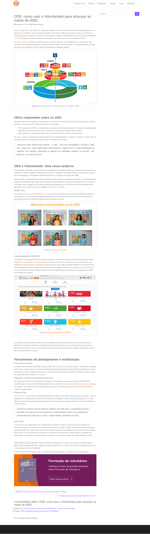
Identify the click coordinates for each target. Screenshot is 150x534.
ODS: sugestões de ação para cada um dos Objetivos (40, 511)
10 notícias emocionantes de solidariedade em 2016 (75, 496)
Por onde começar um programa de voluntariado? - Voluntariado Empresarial (48, 508)
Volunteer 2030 (19, 396)
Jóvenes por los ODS (59, 250)
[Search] (137, 14)
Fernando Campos (38, 24)
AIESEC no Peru (42, 194)
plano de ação (63, 366)
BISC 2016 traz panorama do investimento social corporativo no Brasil (41, 491)
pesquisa (56, 121)
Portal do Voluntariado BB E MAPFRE (58, 332)
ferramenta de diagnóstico (81, 384)
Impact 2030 (18, 425)
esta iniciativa (29, 194)
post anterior (23, 42)
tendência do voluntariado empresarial (27, 262)
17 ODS (19, 38)
